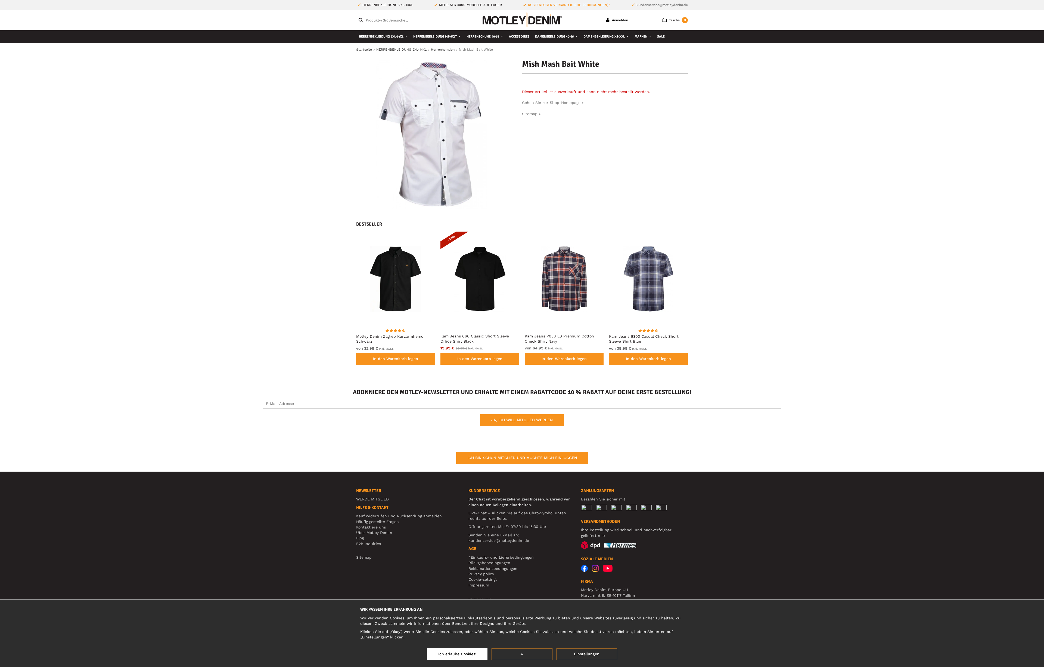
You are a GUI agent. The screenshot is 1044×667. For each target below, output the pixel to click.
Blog (360, 538)
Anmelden (619, 20)
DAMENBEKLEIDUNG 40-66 (554, 37)
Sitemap (364, 557)
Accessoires (519, 37)
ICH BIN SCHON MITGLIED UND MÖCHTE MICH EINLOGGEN (522, 458)
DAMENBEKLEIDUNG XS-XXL (604, 37)
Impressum (478, 585)
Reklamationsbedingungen (492, 568)
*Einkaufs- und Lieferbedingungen (501, 557)
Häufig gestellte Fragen (377, 522)
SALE (661, 37)
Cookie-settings (482, 579)
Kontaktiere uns (371, 527)
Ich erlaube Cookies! (457, 654)
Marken (641, 37)
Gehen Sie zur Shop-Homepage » (553, 102)
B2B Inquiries (368, 544)
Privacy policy (481, 574)
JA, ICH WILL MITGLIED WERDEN (522, 420)
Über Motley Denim (374, 532)
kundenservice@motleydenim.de (662, 5)
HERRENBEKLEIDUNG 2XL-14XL (381, 37)
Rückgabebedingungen (489, 563)
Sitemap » (531, 114)
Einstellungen (586, 654)
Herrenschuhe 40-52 (483, 37)
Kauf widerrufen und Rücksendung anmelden (399, 516)
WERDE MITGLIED (372, 499)
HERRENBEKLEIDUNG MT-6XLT (435, 37)
